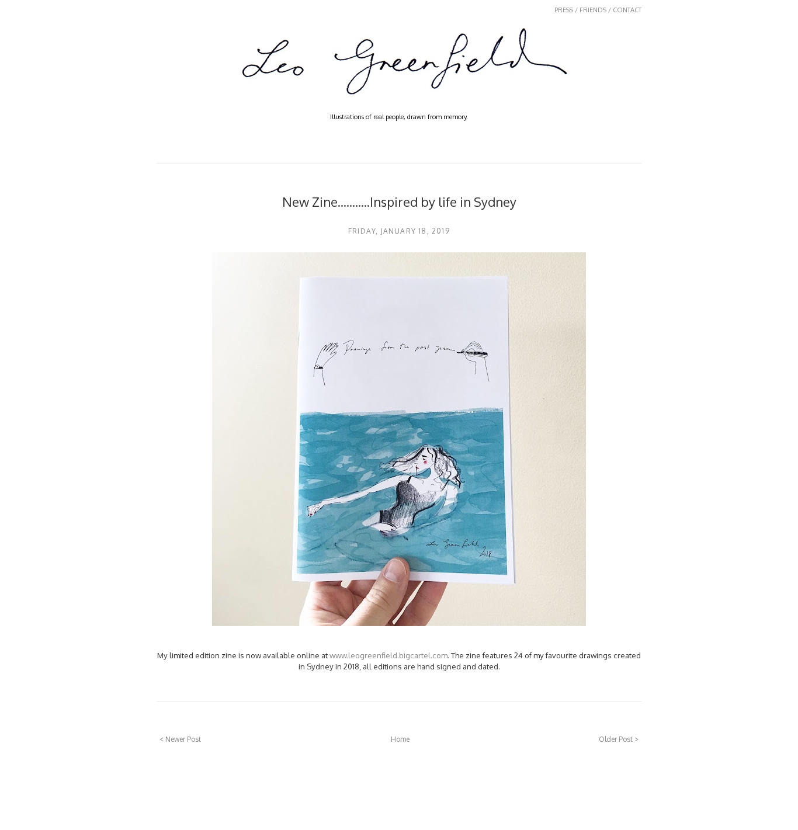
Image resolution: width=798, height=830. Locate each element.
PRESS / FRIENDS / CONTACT (597, 10)
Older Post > (619, 739)
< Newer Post (180, 739)
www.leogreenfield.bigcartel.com (388, 655)
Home (400, 739)
